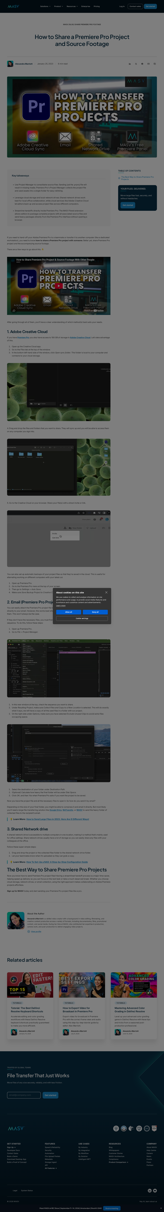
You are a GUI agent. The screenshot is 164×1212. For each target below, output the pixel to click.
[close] (106, 592)
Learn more (60, 605)
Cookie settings (82, 618)
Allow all (68, 612)
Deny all (95, 612)
